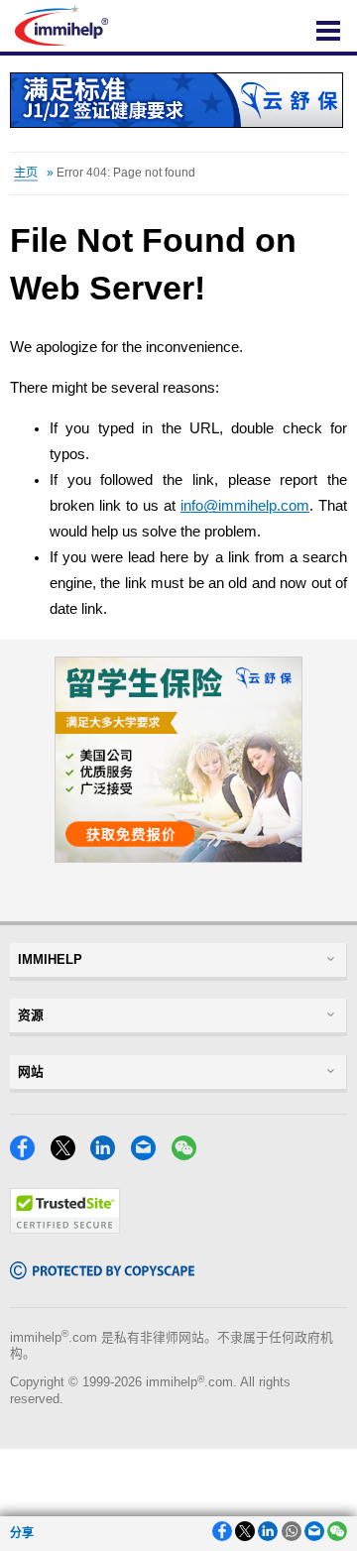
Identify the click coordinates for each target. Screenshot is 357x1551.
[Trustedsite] (65, 1228)
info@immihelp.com (244, 506)
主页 (26, 172)
